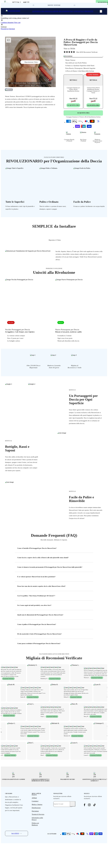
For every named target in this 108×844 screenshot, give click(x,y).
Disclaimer (35, 811)
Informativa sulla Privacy (37, 819)
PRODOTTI (89, 11)
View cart (17, 22)
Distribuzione (36, 808)
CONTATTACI (79, 11)
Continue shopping (7, 22)
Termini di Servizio (38, 814)
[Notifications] (101, 11)
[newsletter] (72, 803)
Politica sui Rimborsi (35, 824)
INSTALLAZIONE (52, 11)
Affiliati (34, 798)
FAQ (71, 11)
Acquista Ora (93, 105)
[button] (74, 5)
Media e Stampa (37, 804)
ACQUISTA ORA (38, 11)
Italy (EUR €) (15, 833)
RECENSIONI (64, 11)
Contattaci (35, 801)
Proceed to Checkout (8, 29)
